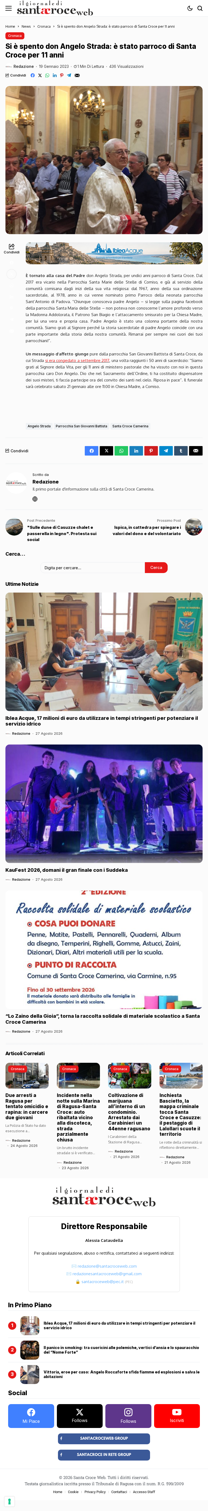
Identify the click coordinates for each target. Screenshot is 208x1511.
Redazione (24, 66)
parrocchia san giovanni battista (81, 426)
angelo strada (39, 426)
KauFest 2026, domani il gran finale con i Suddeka (66, 870)
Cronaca (44, 26)
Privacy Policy (95, 1492)
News (26, 26)
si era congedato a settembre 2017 (77, 360)
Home (10, 26)
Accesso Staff (144, 1492)
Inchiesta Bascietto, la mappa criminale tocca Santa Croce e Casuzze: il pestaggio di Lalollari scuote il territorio (180, 1115)
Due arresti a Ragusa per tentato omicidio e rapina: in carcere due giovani (26, 1106)
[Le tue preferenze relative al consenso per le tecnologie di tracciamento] (9, 1501)
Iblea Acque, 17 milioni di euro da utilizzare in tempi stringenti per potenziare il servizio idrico (101, 721)
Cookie (73, 1492)
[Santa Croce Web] (55, 8)
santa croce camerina (130, 426)
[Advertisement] (114, 405)
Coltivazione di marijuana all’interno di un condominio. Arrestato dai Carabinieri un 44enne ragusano (129, 1112)
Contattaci (119, 1492)
